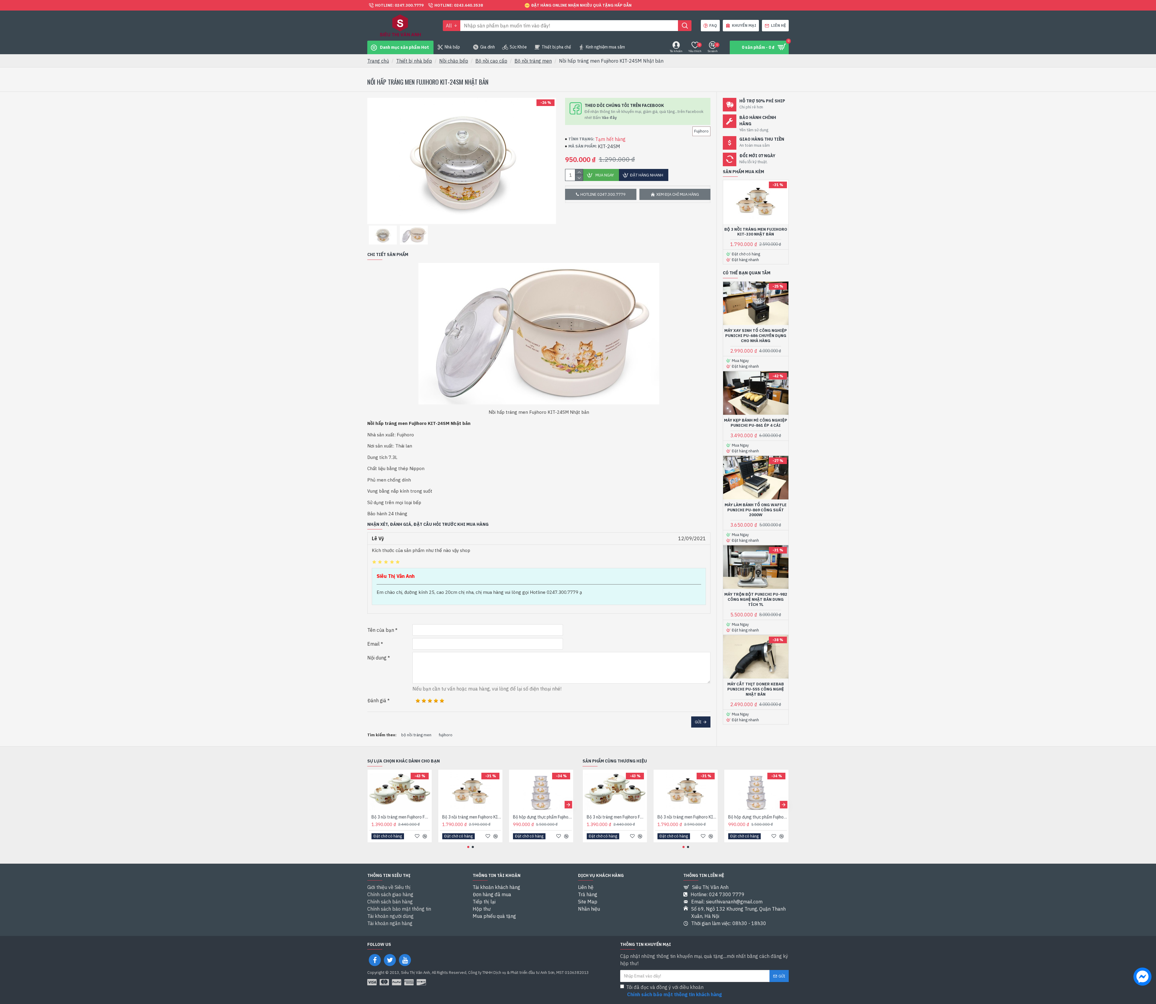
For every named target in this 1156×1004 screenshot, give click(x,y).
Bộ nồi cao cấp (491, 61)
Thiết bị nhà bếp (414, 61)
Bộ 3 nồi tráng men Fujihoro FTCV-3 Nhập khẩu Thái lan (400, 817)
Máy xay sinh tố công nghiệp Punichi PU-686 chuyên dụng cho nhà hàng (755, 335)
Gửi (698, 722)
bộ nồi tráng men (416, 734)
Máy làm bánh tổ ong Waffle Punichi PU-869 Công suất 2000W (756, 510)
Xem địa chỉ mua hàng (677, 194)
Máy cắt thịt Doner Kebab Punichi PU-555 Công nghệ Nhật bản (755, 689)
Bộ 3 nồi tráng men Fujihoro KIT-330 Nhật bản (755, 232)
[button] (372, 804)
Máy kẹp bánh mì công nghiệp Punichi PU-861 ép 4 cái (755, 423)
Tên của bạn (380, 630)
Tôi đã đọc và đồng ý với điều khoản (674, 990)
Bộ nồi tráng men (533, 61)
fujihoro (445, 734)
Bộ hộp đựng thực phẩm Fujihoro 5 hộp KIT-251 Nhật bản (542, 817)
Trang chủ (378, 61)
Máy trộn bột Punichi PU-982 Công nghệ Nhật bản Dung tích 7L (755, 599)
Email (373, 644)
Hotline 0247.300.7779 (603, 194)
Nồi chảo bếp (453, 61)
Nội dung (377, 658)
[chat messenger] (1142, 977)
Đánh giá (376, 700)
